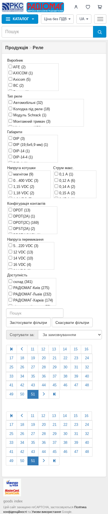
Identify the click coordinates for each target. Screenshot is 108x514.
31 (76, 367)
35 (33, 376)
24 (87, 358)
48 (87, 385)
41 (11, 385)
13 (54, 349)
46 (65, 385)
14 (65, 349)
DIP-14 (21, 151)
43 (33, 385)
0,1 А (65, 174)
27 (33, 367)
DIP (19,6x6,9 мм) (30, 145)
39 (76, 376)
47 (76, 385)
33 (11, 376)
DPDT (21, 210)
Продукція (16, 47)
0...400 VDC (25, 181)
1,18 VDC (23, 193)
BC (18, 85)
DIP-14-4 (22, 157)
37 (54, 376)
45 (54, 385)
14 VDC (22, 258)
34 (22, 376)
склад (22, 282)
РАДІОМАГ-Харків (32, 300)
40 (87, 376)
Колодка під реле (31, 109)
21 (54, 358)
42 (22, 385)
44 (44, 385)
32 (87, 367)
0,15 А (66, 193)
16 (86, 349)
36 (44, 376)
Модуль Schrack (29, 115)
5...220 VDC (25, 246)
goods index (13, 501)
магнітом (22, 174)
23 (76, 358)
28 (44, 367)
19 (33, 358)
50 (22, 394)
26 (22, 367)
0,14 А (66, 187)
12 (43, 349)
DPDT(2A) (23, 216)
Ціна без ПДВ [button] (55, 19)
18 (22, 358)
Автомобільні (27, 103)
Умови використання (46, 511)
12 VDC (22, 252)
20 (44, 358)
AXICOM (22, 73)
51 (33, 394)
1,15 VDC (23, 187)
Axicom (21, 79)
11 (32, 349)
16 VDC (21, 265)
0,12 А (66, 181)
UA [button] (81, 19)
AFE (18, 67)
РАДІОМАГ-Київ (30, 288)
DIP (18, 139)
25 (11, 367)
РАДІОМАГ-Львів (31, 294)
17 (11, 358)
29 (54, 367)
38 (65, 376)
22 (65, 358)
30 (65, 367)
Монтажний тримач (31, 121)
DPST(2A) (23, 229)
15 (76, 349)
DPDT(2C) (25, 223)
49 (11, 394)
